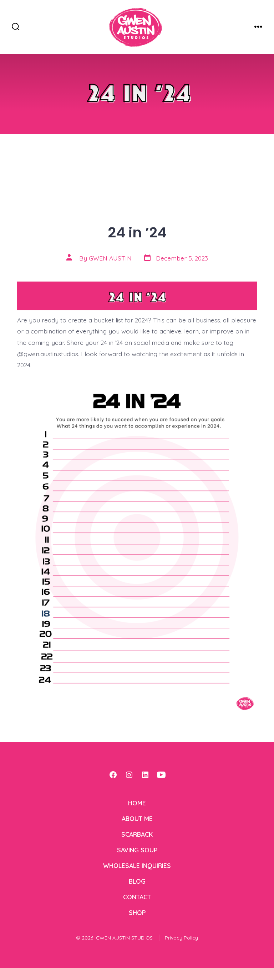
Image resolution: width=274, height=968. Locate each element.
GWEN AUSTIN (110, 258)
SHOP (137, 912)
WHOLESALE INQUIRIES (137, 865)
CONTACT (137, 897)
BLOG (137, 881)
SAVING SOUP (137, 850)
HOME (137, 803)
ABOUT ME (137, 818)
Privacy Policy (181, 938)
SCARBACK (137, 834)
